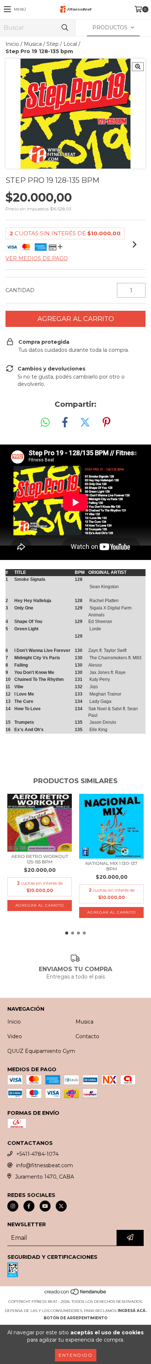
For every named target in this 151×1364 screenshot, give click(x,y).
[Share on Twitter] (85, 422)
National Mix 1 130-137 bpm (111, 865)
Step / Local (62, 44)
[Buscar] (64, 27)
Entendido (76, 1355)
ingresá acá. (132, 1310)
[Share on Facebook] (64, 422)
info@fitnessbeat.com (44, 1165)
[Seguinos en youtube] (45, 1206)
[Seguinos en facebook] (28, 1206)
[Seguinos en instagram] (12, 1206)
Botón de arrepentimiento (75, 1318)
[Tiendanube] (76, 1294)
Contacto (87, 1036)
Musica (33, 44)
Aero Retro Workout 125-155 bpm (39, 859)
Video (14, 1036)
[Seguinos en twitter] (61, 1206)
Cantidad (19, 290)
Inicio (12, 44)
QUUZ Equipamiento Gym (41, 1051)
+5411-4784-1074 (37, 1154)
